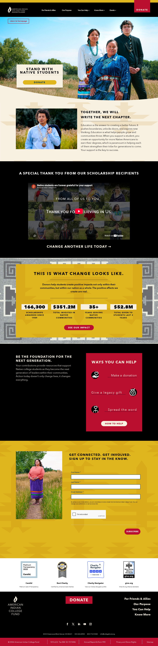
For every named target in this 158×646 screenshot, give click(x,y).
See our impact (79, 327)
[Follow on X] (73, 624)
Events (112, 10)
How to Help (114, 423)
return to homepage (18, 21)
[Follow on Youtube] (84, 624)
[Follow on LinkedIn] (79, 624)
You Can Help (83, 10)
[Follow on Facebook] (67, 624)
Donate (142, 9)
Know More (98, 10)
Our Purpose (66, 10)
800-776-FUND (92, 634)
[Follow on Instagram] (90, 624)
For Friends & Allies (49, 10)
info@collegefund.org (107, 634)
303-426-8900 (80, 634)
